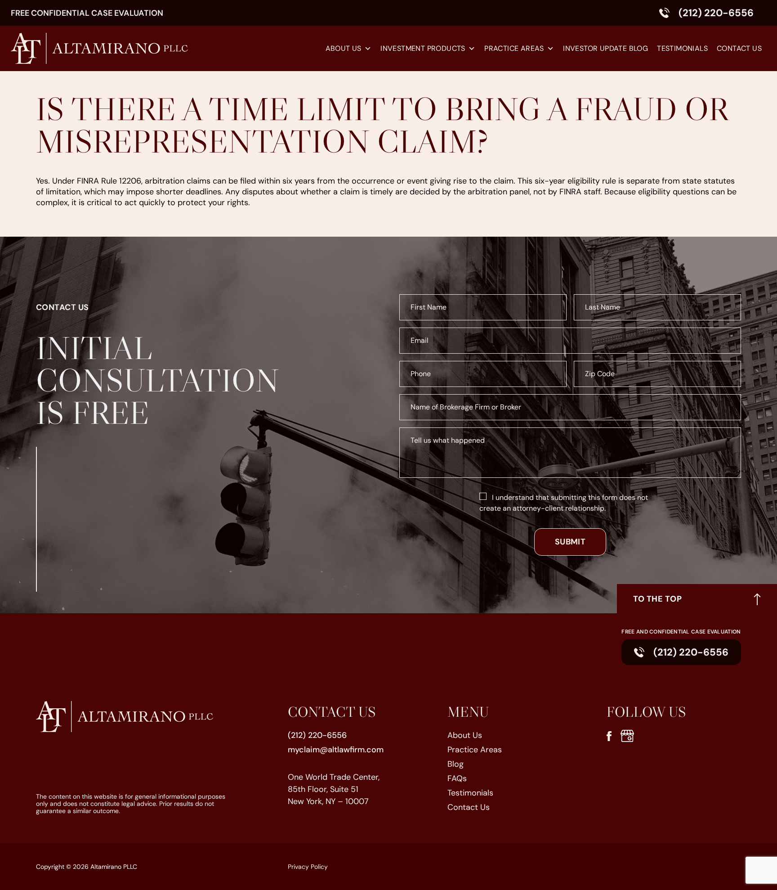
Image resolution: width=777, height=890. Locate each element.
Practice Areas (514, 48)
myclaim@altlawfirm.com (336, 749)
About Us (344, 48)
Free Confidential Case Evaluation (87, 13)
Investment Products (422, 48)
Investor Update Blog (605, 48)
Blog (455, 764)
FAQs (457, 778)
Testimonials (682, 48)
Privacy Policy (308, 867)
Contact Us (739, 48)
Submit (570, 541)
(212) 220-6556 (716, 12)
